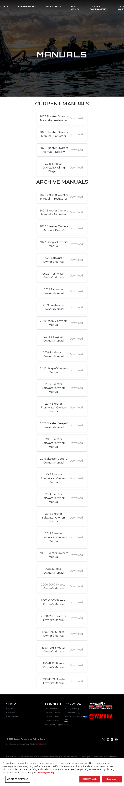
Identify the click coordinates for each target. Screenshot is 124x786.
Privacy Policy (71, 708)
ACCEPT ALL (90, 779)
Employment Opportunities (57, 724)
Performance (27, 6)
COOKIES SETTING (17, 779)
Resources (53, 6)
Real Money (75, 7)
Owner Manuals (52, 720)
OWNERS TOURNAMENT (98, 7)
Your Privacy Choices (73, 716)
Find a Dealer (51, 708)
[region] (62, 772)
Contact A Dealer (52, 712)
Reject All (111, 779)
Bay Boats (10, 712)
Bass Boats (11, 708)
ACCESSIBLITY (71, 712)
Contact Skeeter (52, 716)
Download (76, 118)
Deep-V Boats (12, 716)
